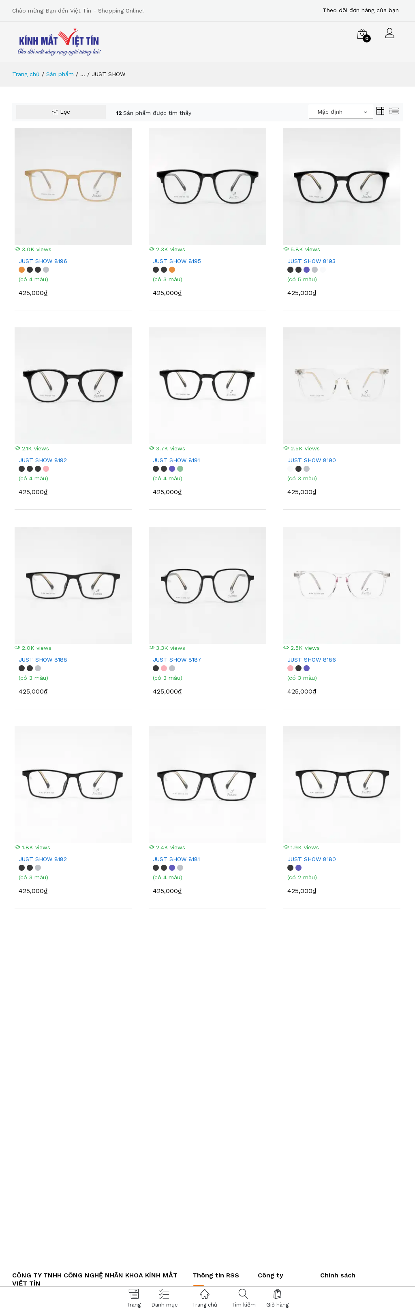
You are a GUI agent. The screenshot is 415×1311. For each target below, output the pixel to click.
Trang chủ (26, 74)
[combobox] (341, 112)
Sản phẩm (60, 74)
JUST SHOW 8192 (43, 460)
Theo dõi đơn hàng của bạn (361, 10)
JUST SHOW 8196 (43, 261)
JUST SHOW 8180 (311, 859)
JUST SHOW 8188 (43, 659)
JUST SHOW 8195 (177, 261)
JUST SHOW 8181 (176, 859)
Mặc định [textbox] (329, 111)
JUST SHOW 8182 (43, 859)
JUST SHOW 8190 (311, 460)
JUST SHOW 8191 (176, 460)
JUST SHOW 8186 (311, 659)
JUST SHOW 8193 (311, 261)
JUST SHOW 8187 (177, 659)
